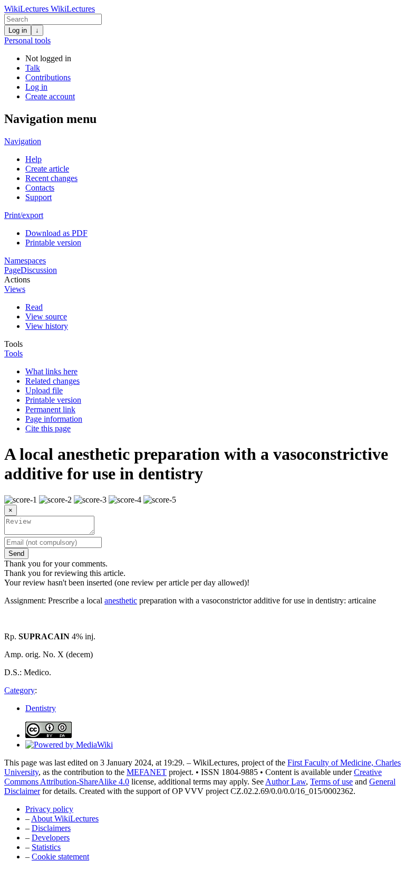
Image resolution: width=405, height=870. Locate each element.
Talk (32, 67)
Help (33, 159)
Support (38, 197)
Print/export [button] (23, 215)
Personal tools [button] (27, 40)
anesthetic (120, 600)
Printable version (53, 242)
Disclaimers (51, 828)
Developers (51, 837)
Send (16, 553)
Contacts (39, 187)
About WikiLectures (65, 818)
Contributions (48, 77)
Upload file (44, 390)
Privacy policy (49, 809)
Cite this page (48, 428)
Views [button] (14, 289)
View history (46, 325)
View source (46, 316)
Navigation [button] (22, 141)
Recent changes (51, 178)
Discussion (39, 270)
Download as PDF (56, 233)
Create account (50, 96)
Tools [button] (13, 343)
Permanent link (50, 409)
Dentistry (40, 708)
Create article (47, 168)
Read (34, 306)
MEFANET (147, 772)
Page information (53, 418)
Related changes (52, 380)
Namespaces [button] (25, 260)
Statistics (46, 847)
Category (19, 690)
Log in (17, 30)
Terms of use (331, 781)
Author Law (285, 781)
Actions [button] (17, 279)
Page (12, 270)
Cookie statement (60, 856)
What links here (51, 371)
